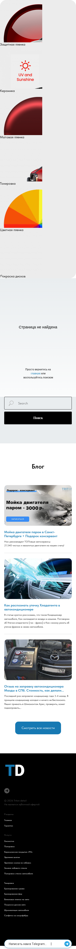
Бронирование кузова (14, 888)
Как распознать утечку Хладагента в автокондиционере (32, 607)
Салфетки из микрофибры (16, 915)
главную (36, 373)
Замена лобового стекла (15, 868)
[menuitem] (38, 23)
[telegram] (7, 790)
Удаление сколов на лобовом (17, 862)
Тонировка (9, 883)
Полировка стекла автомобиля (18, 873)
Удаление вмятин (12, 857)
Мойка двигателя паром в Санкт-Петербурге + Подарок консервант (30, 534)
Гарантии (8, 825)
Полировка (9, 846)
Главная (8, 820)
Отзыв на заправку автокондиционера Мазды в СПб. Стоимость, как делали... (34, 688)
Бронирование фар (13, 893)
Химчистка (9, 841)
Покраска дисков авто (15, 904)
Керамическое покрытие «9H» (18, 852)
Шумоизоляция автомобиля (16, 910)
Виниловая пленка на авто (16, 899)
